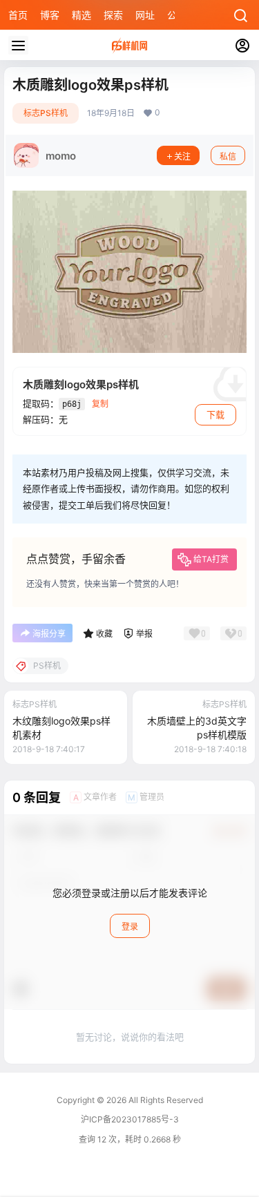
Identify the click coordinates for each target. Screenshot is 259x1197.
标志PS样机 (45, 113)
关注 (182, 156)
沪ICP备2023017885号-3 (130, 1119)
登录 (130, 926)
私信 (228, 156)
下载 (215, 414)
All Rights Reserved (164, 1100)
